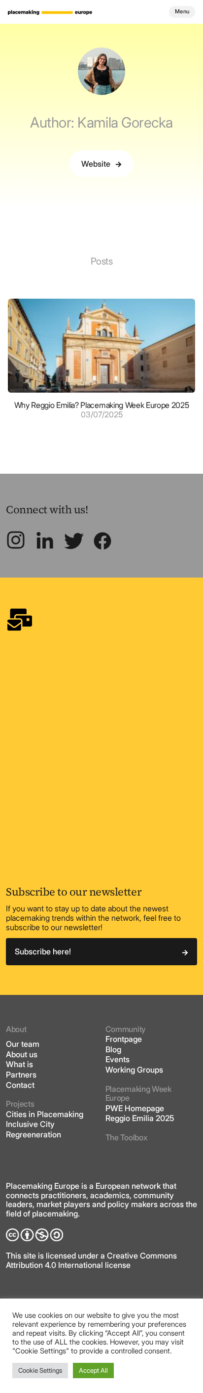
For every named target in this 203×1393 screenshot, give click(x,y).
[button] (101, 164)
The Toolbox (126, 1137)
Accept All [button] (93, 1370)
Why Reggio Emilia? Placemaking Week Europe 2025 (101, 405)
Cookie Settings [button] (40, 1370)
